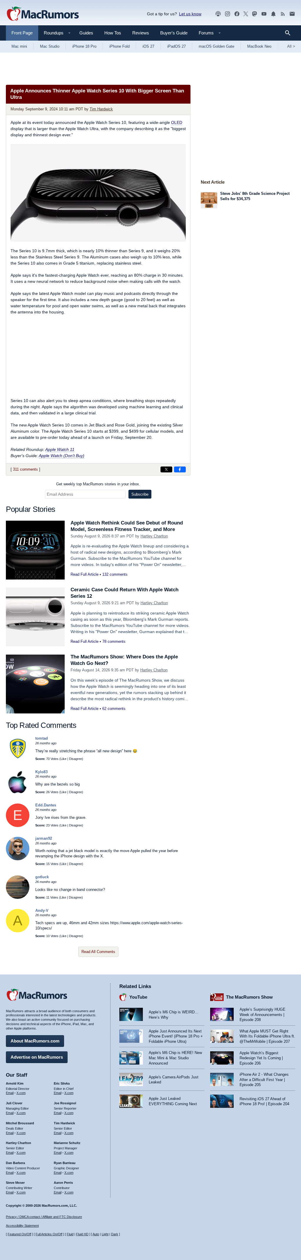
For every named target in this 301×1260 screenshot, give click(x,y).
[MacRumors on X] (245, 14)
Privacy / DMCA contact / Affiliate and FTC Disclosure (44, 1217)
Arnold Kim (15, 1083)
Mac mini (19, 46)
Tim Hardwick (101, 109)
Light (105, 1234)
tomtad (41, 738)
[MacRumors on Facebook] (237, 14)
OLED (176, 122)
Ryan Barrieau (65, 1163)
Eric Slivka (62, 1083)
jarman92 (43, 838)
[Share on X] (166, 469)
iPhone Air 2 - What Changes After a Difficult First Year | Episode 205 (264, 1079)
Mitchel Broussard (20, 1123)
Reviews (140, 32)
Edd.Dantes (45, 805)
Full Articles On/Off (49, 1234)
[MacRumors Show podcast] (218, 14)
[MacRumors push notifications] (273, 14)
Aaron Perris (63, 1182)
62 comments (114, 708)
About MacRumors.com (35, 1040)
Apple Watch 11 (59, 449)
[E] (17, 826)
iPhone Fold (119, 46)
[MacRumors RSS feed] (283, 14)
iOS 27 (148, 46)
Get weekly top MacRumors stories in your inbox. (98, 484)
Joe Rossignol (65, 1103)
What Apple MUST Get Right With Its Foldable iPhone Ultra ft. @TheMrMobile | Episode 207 (267, 1036)
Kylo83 (41, 772)
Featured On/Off (19, 1234)
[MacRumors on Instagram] (227, 14)
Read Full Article (84, 574)
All (291, 46)
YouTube (138, 997)
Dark (114, 1234)
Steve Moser (15, 1182)
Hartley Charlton (154, 536)
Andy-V (42, 910)
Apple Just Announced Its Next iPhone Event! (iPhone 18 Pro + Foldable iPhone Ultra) (176, 1036)
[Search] (289, 33)
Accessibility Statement (22, 1225)
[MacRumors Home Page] (42, 14)
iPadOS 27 (176, 46)
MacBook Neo (259, 46)
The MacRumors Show (249, 997)
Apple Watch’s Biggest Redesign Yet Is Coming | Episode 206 (261, 1058)
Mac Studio (49, 46)
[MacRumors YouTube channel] (264, 14)
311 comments (25, 469)
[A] (17, 931)
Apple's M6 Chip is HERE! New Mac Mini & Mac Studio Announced (175, 1057)
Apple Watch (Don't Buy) (61, 455)
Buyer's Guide (174, 32)
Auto (96, 1234)
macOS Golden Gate (216, 46)
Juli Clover (14, 1103)
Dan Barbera (15, 1163)
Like (63, 759)
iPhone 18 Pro (84, 46)
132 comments (115, 574)
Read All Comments (98, 951)
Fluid (70, 1234)
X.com (21, 1093)
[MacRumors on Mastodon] (254, 14)
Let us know (190, 13)
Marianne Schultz (67, 1143)
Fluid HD (82, 1234)
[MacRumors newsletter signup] (292, 14)
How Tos (112, 32)
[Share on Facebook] (180, 469)
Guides (86, 32)
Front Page (22, 32)
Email (10, 1093)
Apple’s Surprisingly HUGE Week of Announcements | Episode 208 (262, 1014)
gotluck (42, 877)
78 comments (114, 641)
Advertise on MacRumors (37, 1057)
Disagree (75, 759)
